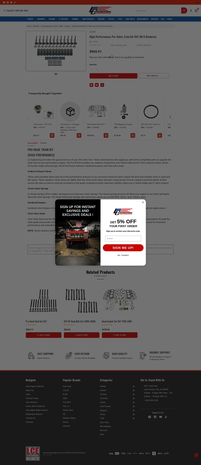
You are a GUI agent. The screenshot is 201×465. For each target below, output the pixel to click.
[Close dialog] (143, 202)
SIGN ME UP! (123, 248)
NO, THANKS (123, 255)
